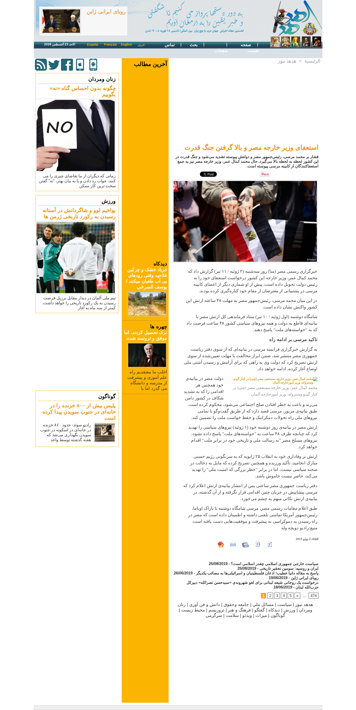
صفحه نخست (250, 48)
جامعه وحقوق (236, 604)
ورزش (109, 201)
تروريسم (216, 610)
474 (313, 595)
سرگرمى (214, 615)
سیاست (284, 604)
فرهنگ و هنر (239, 610)
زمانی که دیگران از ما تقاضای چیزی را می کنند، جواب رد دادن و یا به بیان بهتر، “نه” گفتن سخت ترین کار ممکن (77, 181)
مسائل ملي (263, 604)
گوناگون (107, 396)
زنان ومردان (102, 79)
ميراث (261, 615)
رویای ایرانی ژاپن (106, 11)
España (92, 44)
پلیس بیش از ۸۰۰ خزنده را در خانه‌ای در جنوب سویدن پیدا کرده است (79, 412)
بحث (194, 45)
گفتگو (259, 610)
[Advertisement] (77, 351)
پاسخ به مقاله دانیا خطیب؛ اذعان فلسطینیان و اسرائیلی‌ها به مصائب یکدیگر (257, 573)
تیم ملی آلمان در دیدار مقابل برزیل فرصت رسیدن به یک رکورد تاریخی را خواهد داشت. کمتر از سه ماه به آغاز (79, 303)
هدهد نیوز (287, 61)
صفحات (221, 50)
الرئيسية (312, 61)
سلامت (232, 615)
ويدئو (247, 615)
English (126, 44)
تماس (170, 45)
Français (110, 44)
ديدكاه (274, 610)
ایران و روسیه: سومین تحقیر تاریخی (289, 568)
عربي (141, 44)
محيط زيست (193, 610)
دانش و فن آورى (204, 604)
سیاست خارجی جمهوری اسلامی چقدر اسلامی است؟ (274, 563)
